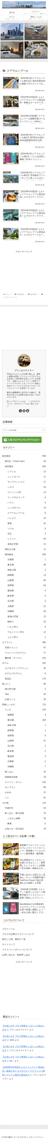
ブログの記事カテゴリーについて (18, 934)
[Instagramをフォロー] (24, 410)
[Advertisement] (24, 272)
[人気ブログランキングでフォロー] (22, 439)
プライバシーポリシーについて (17, 949)
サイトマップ (8, 944)
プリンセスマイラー (24, 370)
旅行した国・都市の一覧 (14, 939)
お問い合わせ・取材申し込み (16, 955)
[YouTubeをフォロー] (27, 410)
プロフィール (8, 929)
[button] (43, 430)
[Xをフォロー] (20, 410)
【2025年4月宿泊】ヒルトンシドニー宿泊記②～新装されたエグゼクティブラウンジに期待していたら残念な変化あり (23, 1071)
